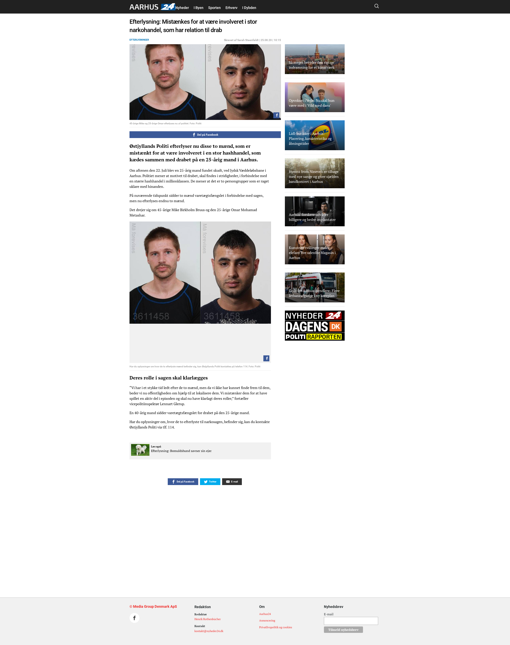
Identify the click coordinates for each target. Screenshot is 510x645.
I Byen (198, 8)
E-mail (328, 614)
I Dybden (249, 8)
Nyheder (182, 8)
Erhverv (231, 8)
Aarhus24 (265, 614)
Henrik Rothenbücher (207, 619)
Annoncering (267, 620)
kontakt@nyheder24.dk (208, 631)
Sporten (214, 8)
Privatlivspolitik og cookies (275, 627)
